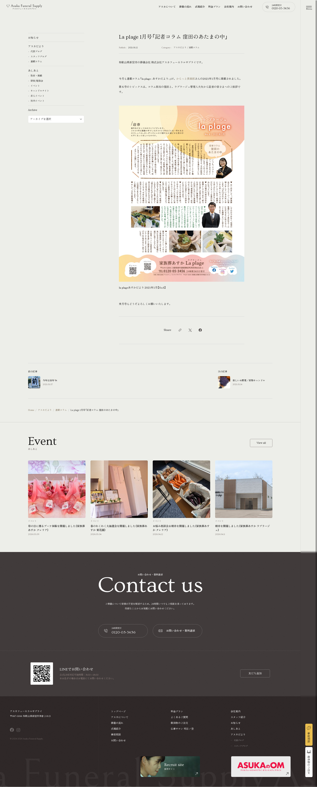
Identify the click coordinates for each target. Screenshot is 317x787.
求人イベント (37, 96)
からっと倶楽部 (185, 78)
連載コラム (194, 48)
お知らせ (33, 37)
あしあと (33, 70)
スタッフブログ (39, 56)
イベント (35, 86)
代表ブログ (36, 51)
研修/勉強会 (37, 80)
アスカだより (180, 48)
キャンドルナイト (40, 91)
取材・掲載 (36, 76)
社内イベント (37, 101)
